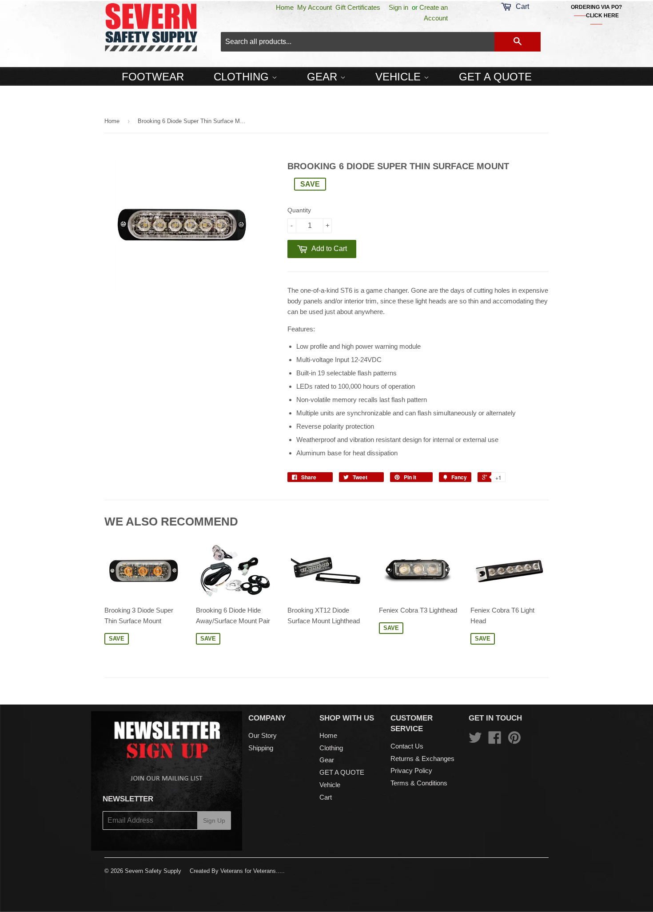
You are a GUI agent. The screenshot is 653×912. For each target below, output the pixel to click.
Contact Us (406, 746)
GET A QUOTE (495, 77)
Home (285, 7)
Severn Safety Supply (153, 871)
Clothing (243, 77)
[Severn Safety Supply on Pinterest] (514, 740)
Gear (323, 77)
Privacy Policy (411, 770)
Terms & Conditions (418, 783)
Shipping (260, 748)
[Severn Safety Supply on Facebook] (495, 740)
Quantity (299, 210)
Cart (325, 797)
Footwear (153, 77)
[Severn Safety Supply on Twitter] (475, 740)
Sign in (398, 7)
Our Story (262, 735)
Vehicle (399, 77)
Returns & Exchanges (422, 758)
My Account (314, 7)
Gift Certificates (357, 7)
